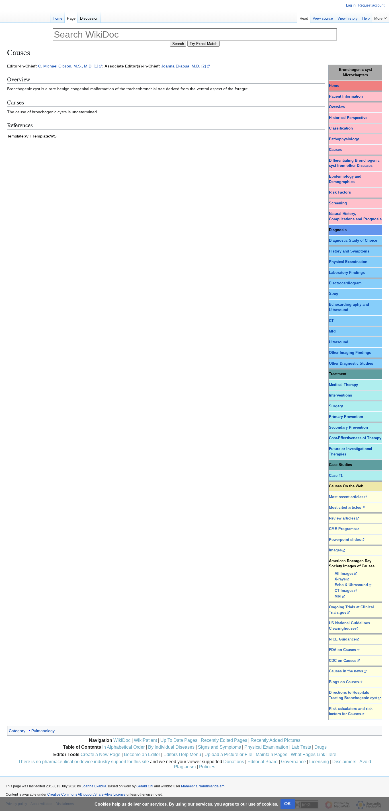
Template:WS (44, 136)
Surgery (336, 406)
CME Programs (342, 529)
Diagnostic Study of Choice (353, 241)
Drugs (320, 747)
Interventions (340, 395)
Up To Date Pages (178, 740)
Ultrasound (338, 342)
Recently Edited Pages (224, 740)
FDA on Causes (342, 650)
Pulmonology (43, 730)
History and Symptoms (349, 251)
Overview (337, 107)
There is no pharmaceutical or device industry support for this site (83, 761)
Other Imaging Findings (350, 353)
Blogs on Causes (344, 682)
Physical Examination (348, 262)
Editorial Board (262, 761)
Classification (341, 128)
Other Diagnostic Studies (351, 364)
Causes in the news (346, 671)
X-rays (340, 579)
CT (331, 321)
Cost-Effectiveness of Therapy (355, 438)
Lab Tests (301, 747)
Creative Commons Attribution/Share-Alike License (86, 794)
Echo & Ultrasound (351, 585)
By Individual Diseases (171, 747)
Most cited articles (345, 508)
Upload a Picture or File (228, 754)
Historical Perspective (348, 118)
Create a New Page (100, 754)
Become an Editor (142, 754)
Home (334, 86)
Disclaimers (344, 761)
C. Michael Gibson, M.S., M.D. (65, 66)
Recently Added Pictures (275, 740)
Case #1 (336, 476)
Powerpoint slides (345, 540)
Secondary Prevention (348, 428)
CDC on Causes (342, 661)
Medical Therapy (343, 385)
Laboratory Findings (347, 273)
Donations (233, 761)
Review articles (342, 518)
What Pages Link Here (313, 754)
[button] (380, 17)
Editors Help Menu (182, 754)
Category (17, 730)
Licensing (319, 761)
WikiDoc (121, 740)
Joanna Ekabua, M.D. (180, 66)
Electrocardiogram (345, 283)
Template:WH (19, 136)
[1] (96, 66)
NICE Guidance (342, 639)
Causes (335, 150)
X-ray (333, 294)
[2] (203, 66)
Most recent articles (346, 497)
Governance (293, 761)
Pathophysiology (344, 139)
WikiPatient (145, 740)
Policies (207, 766)
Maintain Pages (271, 754)
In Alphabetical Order (123, 747)
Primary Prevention (346, 417)
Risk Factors (340, 192)
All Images (344, 574)
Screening (338, 203)
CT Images (344, 591)
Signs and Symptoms (219, 747)
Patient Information (346, 96)
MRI (332, 331)
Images (335, 550)
